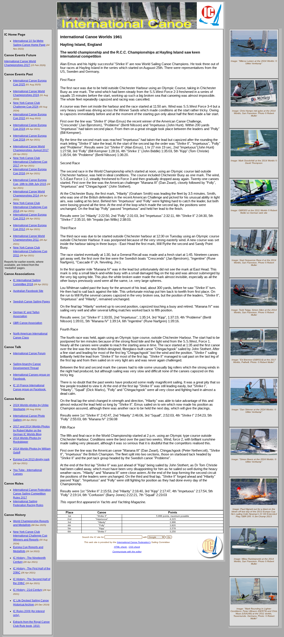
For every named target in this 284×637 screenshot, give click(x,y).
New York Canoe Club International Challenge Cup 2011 (30, 251)
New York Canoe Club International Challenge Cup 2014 (30, 207)
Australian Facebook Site (28, 290)
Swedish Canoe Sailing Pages (31, 301)
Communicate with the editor (127, 551)
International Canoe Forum (29, 353)
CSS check (134, 547)
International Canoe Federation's (134, 542)
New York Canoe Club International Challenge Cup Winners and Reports (30, 535)
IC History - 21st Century (27, 589)
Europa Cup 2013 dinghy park (31, 459)
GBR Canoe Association (27, 323)
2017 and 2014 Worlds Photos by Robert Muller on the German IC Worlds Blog (31, 430)
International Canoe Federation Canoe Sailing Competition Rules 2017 (32, 493)
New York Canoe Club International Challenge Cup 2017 (30, 161)
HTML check (120, 547)
